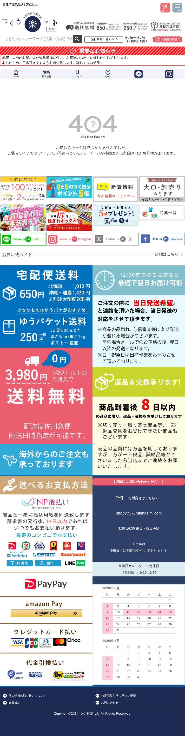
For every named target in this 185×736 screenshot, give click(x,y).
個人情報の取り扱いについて (27, 695)
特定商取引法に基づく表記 (118, 695)
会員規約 (14, 702)
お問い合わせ (110, 702)
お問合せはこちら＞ (143, 498)
